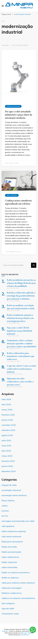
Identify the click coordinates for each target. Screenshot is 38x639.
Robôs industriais (9, 562)
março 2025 (7, 456)
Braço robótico (8, 500)
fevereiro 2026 (8, 415)
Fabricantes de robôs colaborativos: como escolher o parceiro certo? (20, 381)
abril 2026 (6, 404)
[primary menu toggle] (3, 6)
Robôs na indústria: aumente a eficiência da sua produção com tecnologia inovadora (20, 318)
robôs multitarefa (9, 567)
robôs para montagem (12, 588)
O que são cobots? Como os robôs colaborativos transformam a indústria (21, 368)
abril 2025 (6, 451)
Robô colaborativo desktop (14, 531)
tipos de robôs (8, 608)
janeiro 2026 (7, 420)
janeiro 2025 (7, 466)
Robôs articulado (13, 106)
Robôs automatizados (11, 552)
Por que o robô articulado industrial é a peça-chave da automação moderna (18, 114)
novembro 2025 (9, 425)
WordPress (25, 635)
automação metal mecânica (14, 495)
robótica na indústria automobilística (18, 598)
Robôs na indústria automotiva (16, 572)
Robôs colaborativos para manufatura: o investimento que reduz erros (20, 356)
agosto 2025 (7, 435)
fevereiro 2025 (8, 461)
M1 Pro (5, 516)
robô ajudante (8, 526)
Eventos (5, 511)
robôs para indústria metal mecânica (18, 583)
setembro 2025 (8, 430)
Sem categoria (12, 195)
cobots (4, 505)
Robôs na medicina (10, 577)
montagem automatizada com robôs (18, 521)
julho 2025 (6, 440)
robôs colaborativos (10, 557)
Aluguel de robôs (9, 485)
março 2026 (7, 409)
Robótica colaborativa (12, 593)
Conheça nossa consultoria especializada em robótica (18, 202)
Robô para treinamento (12, 541)
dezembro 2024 (9, 471)
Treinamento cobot (10, 613)
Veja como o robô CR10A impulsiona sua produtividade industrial (19, 330)
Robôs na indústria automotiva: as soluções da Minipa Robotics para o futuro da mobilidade (21, 283)
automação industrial (11, 490)
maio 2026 (6, 399)
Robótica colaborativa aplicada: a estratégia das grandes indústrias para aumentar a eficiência (21, 295)
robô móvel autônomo (11, 536)
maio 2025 (6, 445)
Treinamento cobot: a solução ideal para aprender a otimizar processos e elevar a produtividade (21, 343)
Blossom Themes (27, 633)
